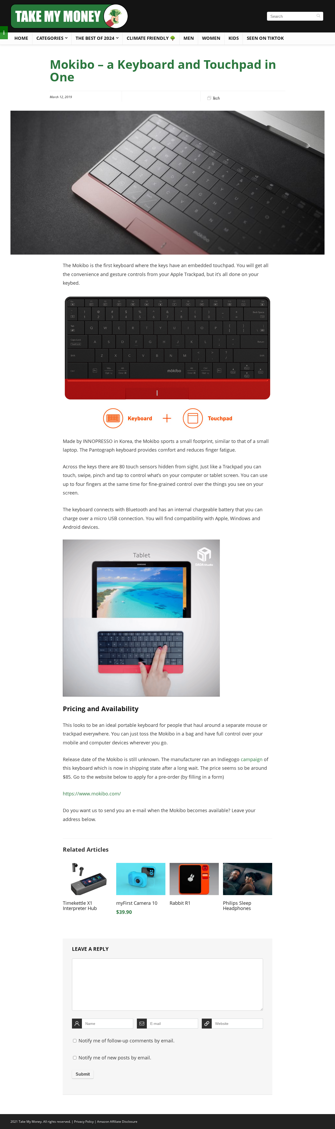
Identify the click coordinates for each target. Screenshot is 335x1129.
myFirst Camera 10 (136, 903)
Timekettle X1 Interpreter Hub (80, 905)
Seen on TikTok (265, 38)
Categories (49, 38)
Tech (216, 98)
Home (21, 38)
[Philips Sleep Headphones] (247, 866)
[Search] (318, 16)
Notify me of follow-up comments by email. (127, 1040)
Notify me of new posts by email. (115, 1057)
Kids (233, 38)
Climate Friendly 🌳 (151, 38)
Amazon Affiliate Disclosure (117, 1121)
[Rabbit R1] (194, 866)
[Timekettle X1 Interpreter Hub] (87, 866)
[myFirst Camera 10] (140, 866)
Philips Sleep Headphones (237, 905)
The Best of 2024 (95, 38)
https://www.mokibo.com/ (92, 793)
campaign (252, 759)
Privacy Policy (84, 1121)
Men (188, 38)
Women (211, 38)
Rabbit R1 (180, 903)
